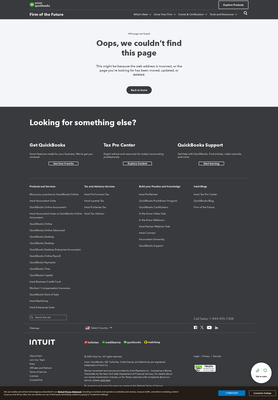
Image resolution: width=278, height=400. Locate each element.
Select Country (99, 327)
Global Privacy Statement (69, 392)
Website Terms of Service (150, 385)
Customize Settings (262, 393)
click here (105, 380)
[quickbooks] (40, 5)
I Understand (232, 393)
